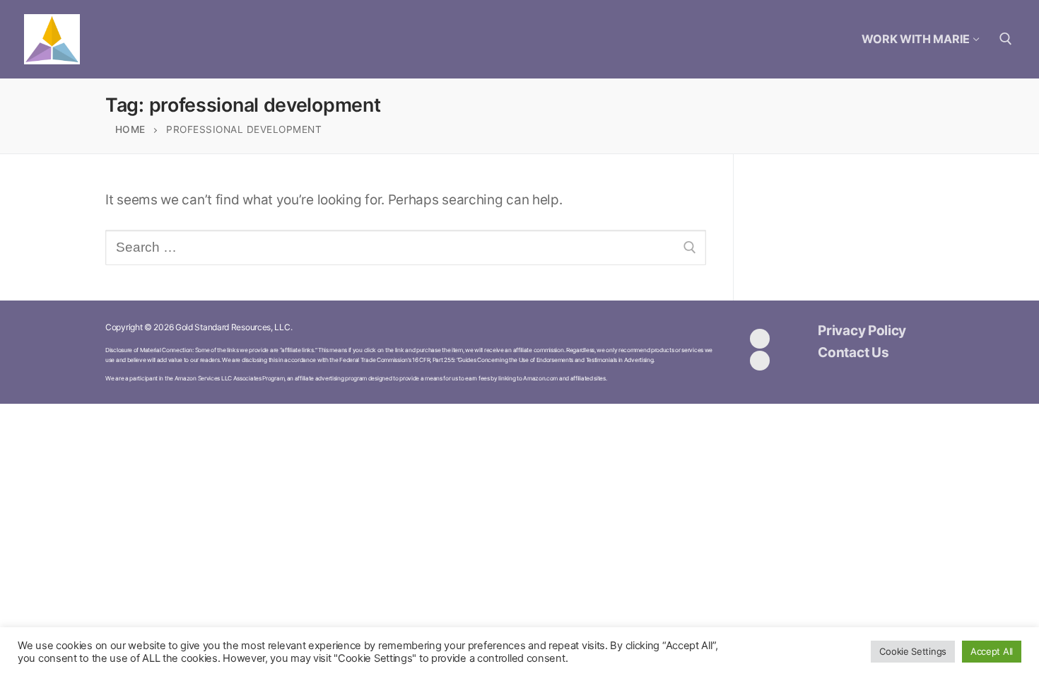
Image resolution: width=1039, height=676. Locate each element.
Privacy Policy (862, 330)
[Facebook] (760, 339)
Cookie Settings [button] (912, 651)
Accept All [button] (991, 651)
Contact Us (853, 352)
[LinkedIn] (760, 361)
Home (130, 129)
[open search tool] (1005, 39)
